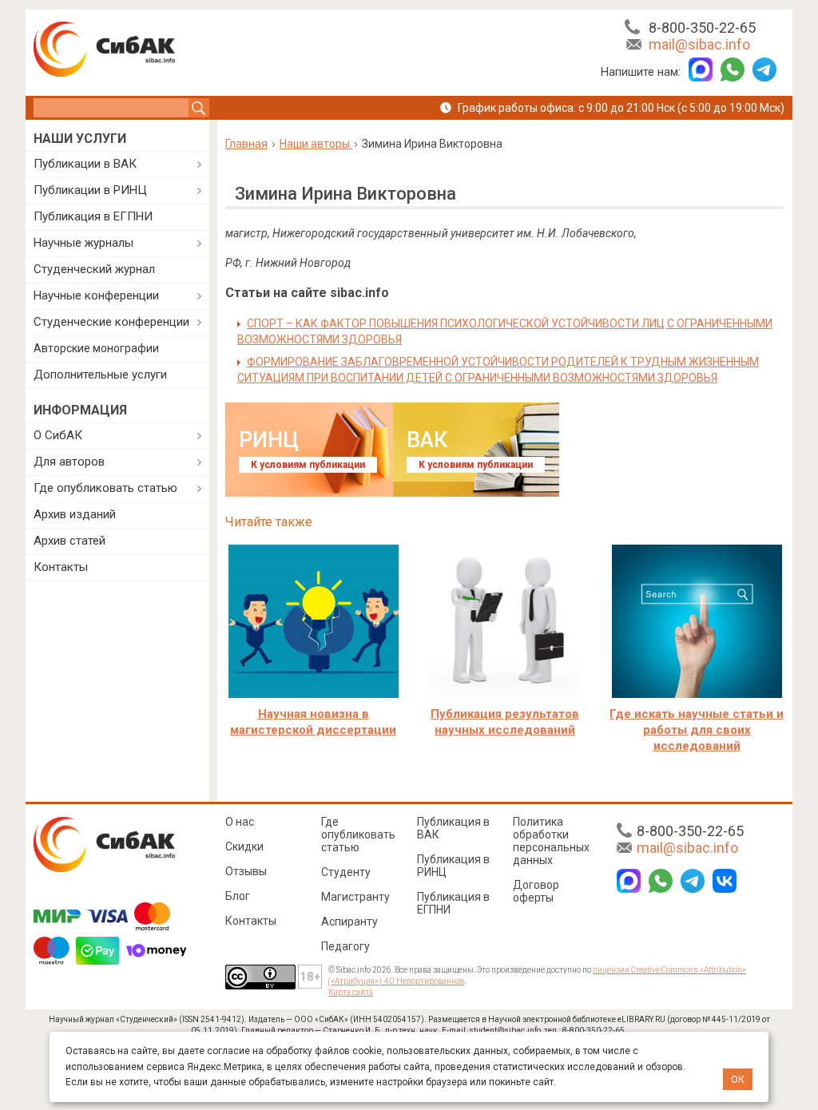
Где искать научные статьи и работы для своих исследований (697, 730)
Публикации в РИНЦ (90, 190)
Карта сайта (350, 992)
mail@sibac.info (699, 44)
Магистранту (355, 896)
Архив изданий (75, 514)
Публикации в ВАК (85, 164)
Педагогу (345, 946)
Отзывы (246, 871)
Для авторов (69, 461)
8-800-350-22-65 (702, 27)
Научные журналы (83, 243)
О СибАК (58, 435)
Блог (237, 896)
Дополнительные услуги (100, 374)
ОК (738, 1079)
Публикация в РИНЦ (453, 865)
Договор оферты (536, 891)
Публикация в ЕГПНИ (93, 216)
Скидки (244, 846)
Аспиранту (349, 921)
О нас (239, 821)
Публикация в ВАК (453, 828)
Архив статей (69, 540)
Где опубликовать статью (105, 488)
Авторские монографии (96, 348)
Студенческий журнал (94, 269)
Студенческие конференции (111, 322)
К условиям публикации (308, 464)
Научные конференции (96, 295)
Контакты (61, 567)
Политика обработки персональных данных (551, 840)
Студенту (346, 872)
